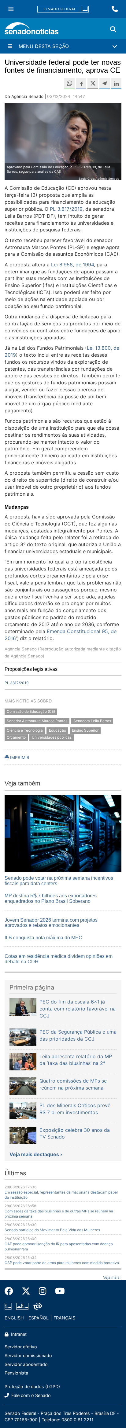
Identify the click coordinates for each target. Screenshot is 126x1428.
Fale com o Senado (30, 1395)
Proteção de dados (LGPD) (32, 1386)
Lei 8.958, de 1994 (72, 265)
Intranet (18, 1334)
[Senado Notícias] (31, 30)
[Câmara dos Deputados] (8, 1305)
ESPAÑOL (38, 1317)
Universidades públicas (52, 737)
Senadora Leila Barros (92, 721)
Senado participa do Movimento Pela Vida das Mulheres (52, 1230)
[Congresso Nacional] (22, 1305)
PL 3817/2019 (16, 683)
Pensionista (16, 1372)
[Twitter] (26, 1291)
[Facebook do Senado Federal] (11, 1291)
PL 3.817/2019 (66, 209)
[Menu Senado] (11, 9)
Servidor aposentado (26, 1364)
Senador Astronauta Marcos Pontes (37, 721)
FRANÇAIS (64, 1317)
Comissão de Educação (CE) (31, 711)
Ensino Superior (85, 730)
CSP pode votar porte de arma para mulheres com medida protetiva (62, 1262)
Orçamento (16, 737)
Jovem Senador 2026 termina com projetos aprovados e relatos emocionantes (51, 922)
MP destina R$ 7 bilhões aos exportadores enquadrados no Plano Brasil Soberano (51, 898)
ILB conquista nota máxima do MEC (43, 937)
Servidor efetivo (21, 1346)
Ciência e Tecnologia (25, 730)
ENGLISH (14, 1317)
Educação (57, 730)
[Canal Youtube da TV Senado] (58, 1291)
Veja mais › (112, 1277)
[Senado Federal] (63, 9)
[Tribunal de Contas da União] (37, 1305)
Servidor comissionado (28, 1355)
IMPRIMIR (19, 757)
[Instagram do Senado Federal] (43, 1291)
